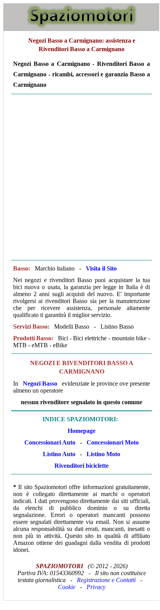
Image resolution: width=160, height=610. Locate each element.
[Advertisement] (79, 177)
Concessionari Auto (49, 442)
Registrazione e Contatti (106, 580)
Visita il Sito (101, 268)
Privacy (96, 587)
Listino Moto (103, 454)
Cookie (66, 587)
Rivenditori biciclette (81, 465)
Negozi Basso (40, 383)
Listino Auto (59, 454)
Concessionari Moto (112, 442)
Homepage (81, 430)
